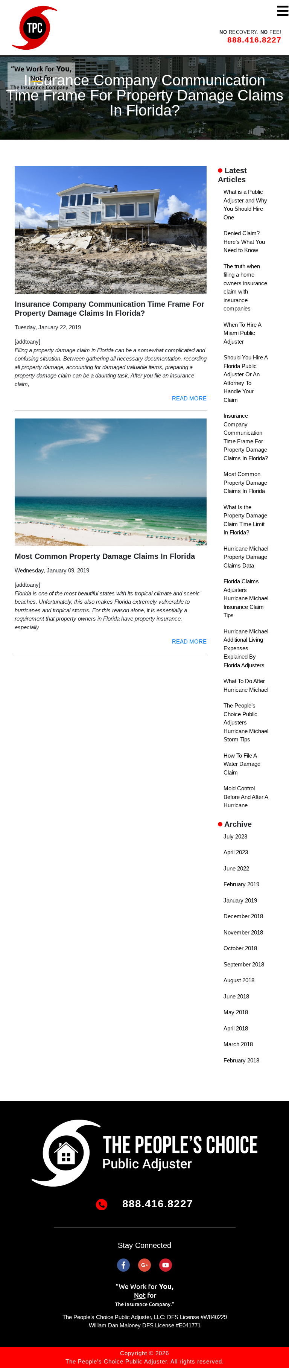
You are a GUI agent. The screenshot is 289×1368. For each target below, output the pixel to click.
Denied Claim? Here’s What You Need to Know (244, 241)
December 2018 (243, 916)
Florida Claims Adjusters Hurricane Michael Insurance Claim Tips (246, 598)
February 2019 (241, 884)
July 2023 (235, 836)
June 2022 (236, 868)
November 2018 (243, 932)
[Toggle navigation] (283, 11)
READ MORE (189, 398)
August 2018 (239, 980)
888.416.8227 (254, 39)
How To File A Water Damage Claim (242, 764)
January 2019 (240, 900)
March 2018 (238, 1044)
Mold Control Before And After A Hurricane (246, 796)
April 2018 (236, 1028)
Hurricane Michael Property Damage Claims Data (246, 557)
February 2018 (241, 1060)
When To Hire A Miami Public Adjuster (242, 333)
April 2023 (236, 852)
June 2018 (236, 996)
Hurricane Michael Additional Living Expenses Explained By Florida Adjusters (246, 648)
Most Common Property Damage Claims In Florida (245, 482)
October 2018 (240, 948)
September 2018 (244, 964)
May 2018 (236, 1012)
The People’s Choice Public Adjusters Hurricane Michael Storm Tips (246, 722)
